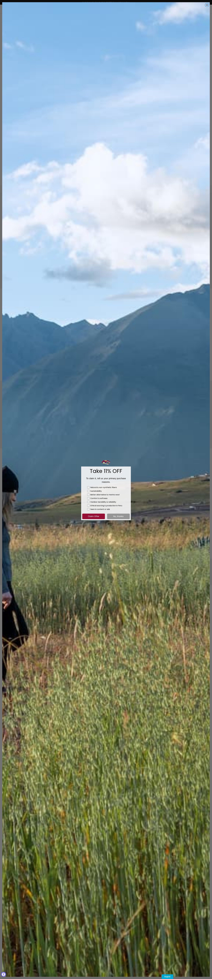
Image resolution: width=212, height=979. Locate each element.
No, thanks (118, 516)
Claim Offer (93, 516)
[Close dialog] (207, 5)
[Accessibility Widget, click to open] (3, 974)
